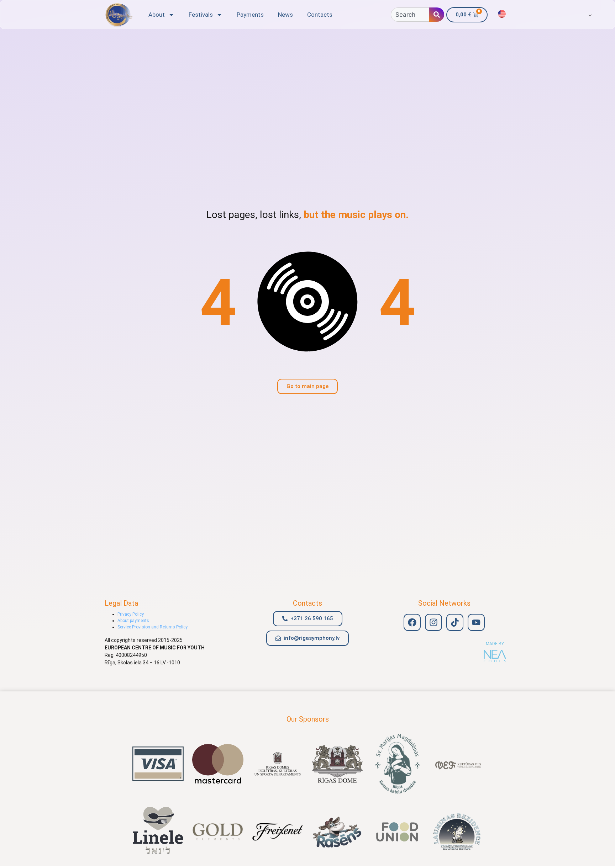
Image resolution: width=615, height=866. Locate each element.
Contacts (319, 14)
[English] (501, 14)
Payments (250, 14)
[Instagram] (433, 622)
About (156, 14)
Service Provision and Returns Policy (152, 627)
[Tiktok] (454, 622)
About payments (133, 620)
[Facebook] (412, 622)
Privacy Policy (130, 614)
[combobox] (410, 14)
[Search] (436, 14)
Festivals (201, 14)
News (285, 14)
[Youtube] (476, 622)
